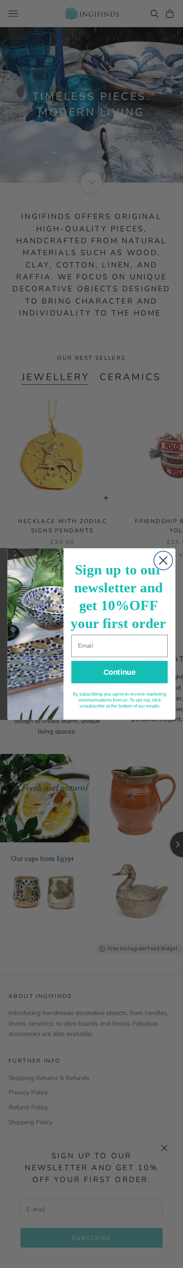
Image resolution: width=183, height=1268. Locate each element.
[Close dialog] (163, 560)
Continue (119, 672)
